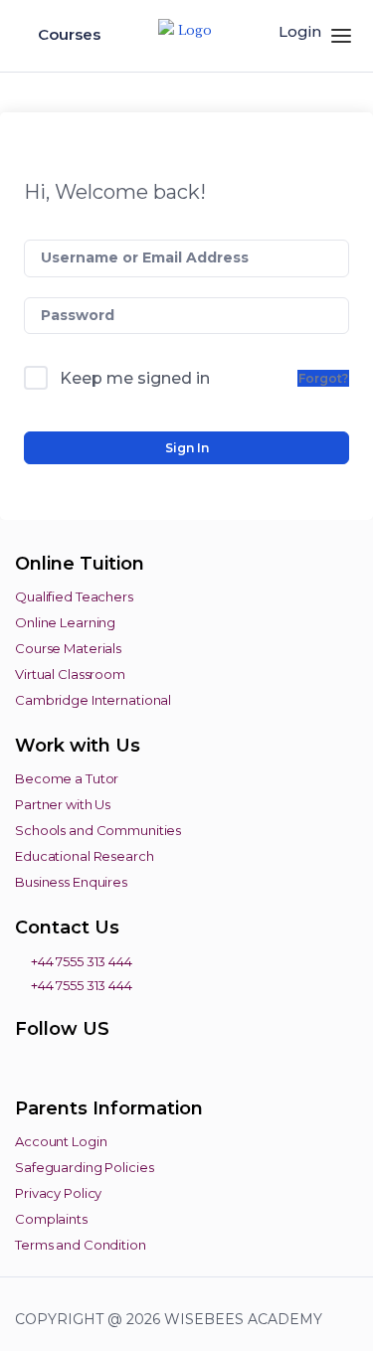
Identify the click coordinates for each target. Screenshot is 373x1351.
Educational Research (84, 856)
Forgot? (323, 378)
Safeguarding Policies (84, 1167)
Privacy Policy (58, 1193)
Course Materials (68, 648)
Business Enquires (71, 882)
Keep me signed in (135, 378)
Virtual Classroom (70, 674)
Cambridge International (93, 700)
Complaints (51, 1219)
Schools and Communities (98, 830)
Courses (71, 34)
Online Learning (65, 622)
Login (300, 31)
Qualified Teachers (74, 596)
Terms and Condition (80, 1245)
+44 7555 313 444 (80, 961)
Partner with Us (62, 804)
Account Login (60, 1141)
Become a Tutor (66, 778)
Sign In (187, 447)
